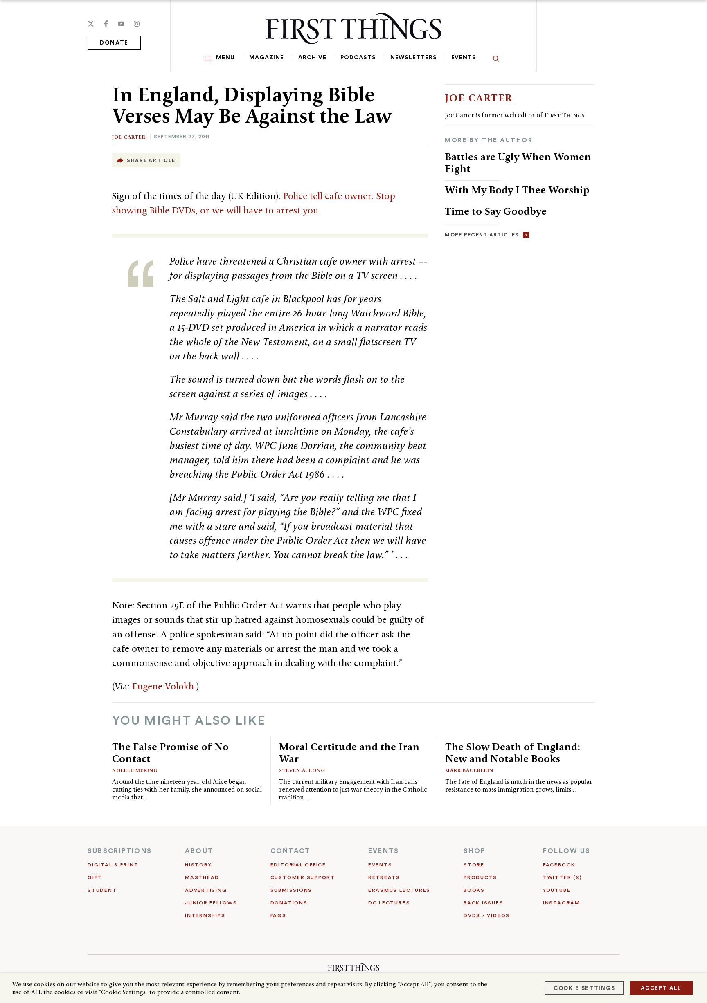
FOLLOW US (566, 851)
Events (463, 58)
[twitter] (91, 23)
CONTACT (290, 851)
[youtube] (121, 23)
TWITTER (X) (562, 877)
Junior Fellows (211, 902)
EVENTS (383, 851)
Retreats (384, 877)
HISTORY (198, 864)
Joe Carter (129, 137)
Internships (205, 915)
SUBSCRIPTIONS (120, 851)
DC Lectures (389, 902)
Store (474, 864)
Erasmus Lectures (399, 890)
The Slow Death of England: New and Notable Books (512, 752)
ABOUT (199, 851)
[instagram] (136, 23)
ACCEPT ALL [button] (661, 988)
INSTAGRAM (561, 902)
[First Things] (353, 28)
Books (474, 890)
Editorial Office (298, 864)
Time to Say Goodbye (496, 211)
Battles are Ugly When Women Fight (518, 162)
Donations (289, 902)
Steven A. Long (302, 770)
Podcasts (358, 58)
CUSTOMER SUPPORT (302, 877)
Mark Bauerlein (469, 770)
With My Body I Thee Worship (517, 189)
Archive (312, 58)
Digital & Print (113, 864)
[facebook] (106, 23)
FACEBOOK (559, 864)
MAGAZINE (266, 58)
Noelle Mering (135, 770)
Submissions (291, 890)
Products (480, 877)
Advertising (206, 890)
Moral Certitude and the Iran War (349, 752)
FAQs (278, 915)
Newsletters (413, 58)
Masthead (202, 877)
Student (102, 890)
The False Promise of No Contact (170, 752)
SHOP (475, 851)
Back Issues (483, 902)
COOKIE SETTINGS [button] (584, 988)
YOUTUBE (556, 890)
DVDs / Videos (487, 915)
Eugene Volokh (164, 686)
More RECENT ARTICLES (482, 234)
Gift (95, 877)
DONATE (114, 43)
